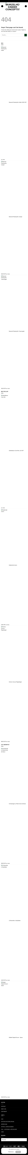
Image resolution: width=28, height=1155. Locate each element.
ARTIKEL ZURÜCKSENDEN (7, 1126)
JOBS (2, 1131)
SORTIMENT (4, 1111)
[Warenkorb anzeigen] (26, 6)
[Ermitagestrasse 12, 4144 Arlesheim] (8, 1)
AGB (2, 1119)
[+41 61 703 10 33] (15, 1)
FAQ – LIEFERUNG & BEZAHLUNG (9, 1129)
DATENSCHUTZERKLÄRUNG (7, 1121)
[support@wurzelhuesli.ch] (11, 1)
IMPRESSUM (4, 1124)
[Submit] (25, 35)
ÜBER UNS (3, 1109)
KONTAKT (3, 1106)
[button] (2, 6)
